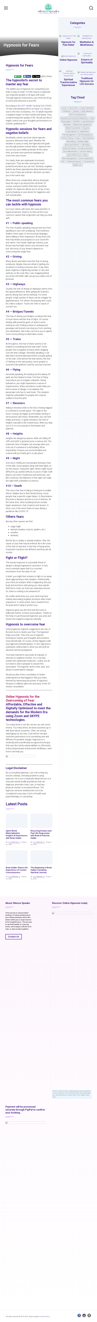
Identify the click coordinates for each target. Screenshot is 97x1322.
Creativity (76, 111)
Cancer (64, 108)
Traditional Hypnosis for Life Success (87, 81)
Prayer (78, 138)
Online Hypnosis (68, 60)
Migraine (86, 128)
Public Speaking (88, 138)
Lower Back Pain (87, 121)
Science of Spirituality (87, 61)
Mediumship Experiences (82, 125)
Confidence (66, 111)
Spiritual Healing (86, 151)
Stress (85, 155)
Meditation (67, 125)
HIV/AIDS (76, 121)
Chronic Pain (73, 108)
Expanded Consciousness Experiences (74, 118)
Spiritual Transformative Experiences (68, 82)
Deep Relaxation (87, 111)
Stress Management (69, 158)
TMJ (62, 162)
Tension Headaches (86, 158)
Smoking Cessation (85, 148)
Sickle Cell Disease (69, 148)
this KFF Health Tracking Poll (31, 105)
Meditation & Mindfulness (87, 43)
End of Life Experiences (78, 115)
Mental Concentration (73, 128)
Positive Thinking (67, 138)
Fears (92, 118)
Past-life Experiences (85, 135)
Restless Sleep (83, 141)
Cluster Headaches (86, 108)
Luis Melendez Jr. (14, 842)
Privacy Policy (45, 1316)
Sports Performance (74, 155)
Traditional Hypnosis (74, 162)
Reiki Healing (71, 141)
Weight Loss (77, 165)
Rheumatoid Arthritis (72, 145)
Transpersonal (89, 162)
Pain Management (69, 135)
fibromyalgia (66, 121)
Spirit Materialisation (70, 151)
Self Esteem (86, 145)
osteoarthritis (84, 131)
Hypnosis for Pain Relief (68, 43)
